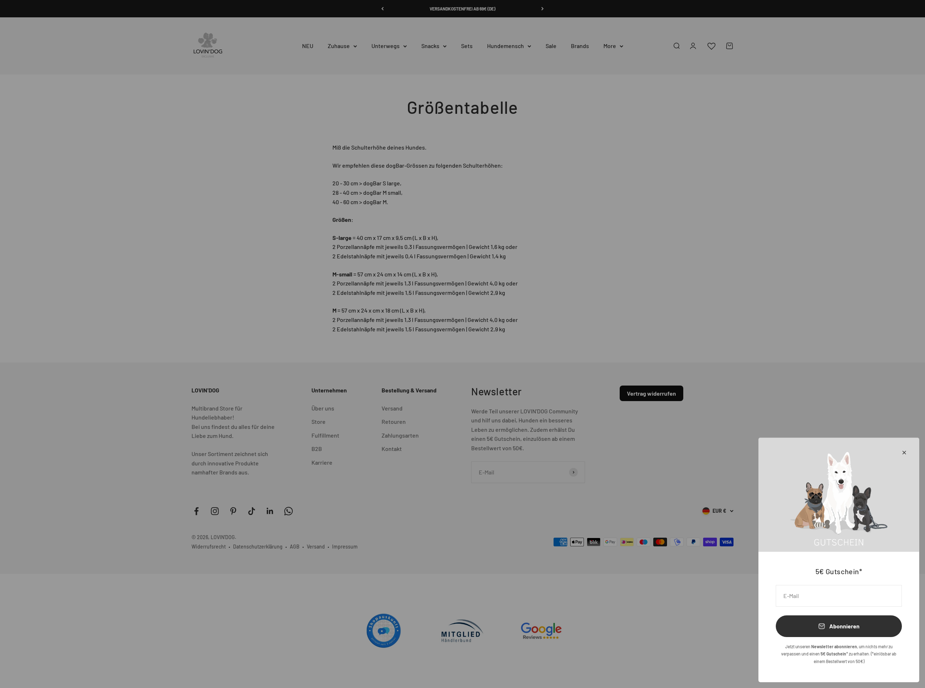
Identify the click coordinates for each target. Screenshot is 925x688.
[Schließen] (904, 452)
